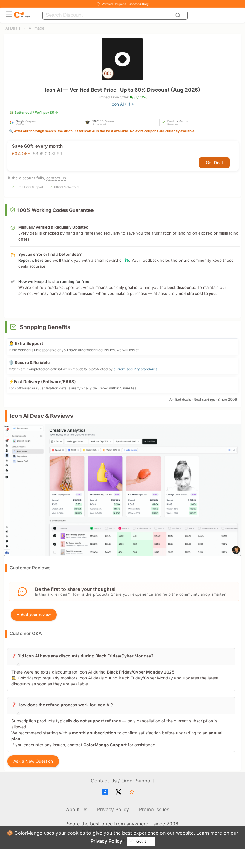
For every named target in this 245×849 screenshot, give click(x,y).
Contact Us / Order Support (122, 781)
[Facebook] (106, 792)
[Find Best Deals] (179, 15)
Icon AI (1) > (122, 104)
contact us (56, 177)
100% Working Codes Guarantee (55, 210)
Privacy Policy (106, 841)
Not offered (99, 124)
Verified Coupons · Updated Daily (125, 4)
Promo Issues (154, 809)
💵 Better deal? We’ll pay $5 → (34, 112)
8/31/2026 (138, 97)
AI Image (37, 28)
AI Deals (12, 28)
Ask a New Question (33, 761)
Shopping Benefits (45, 327)
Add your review (34, 614)
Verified (20, 124)
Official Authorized (66, 187)
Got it (141, 841)
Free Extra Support (30, 187)
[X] (119, 792)
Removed (173, 124)
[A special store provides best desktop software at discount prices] (21, 15)
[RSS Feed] (133, 792)
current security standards (135, 369)
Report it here (31, 260)
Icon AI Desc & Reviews (41, 415)
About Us (76, 809)
